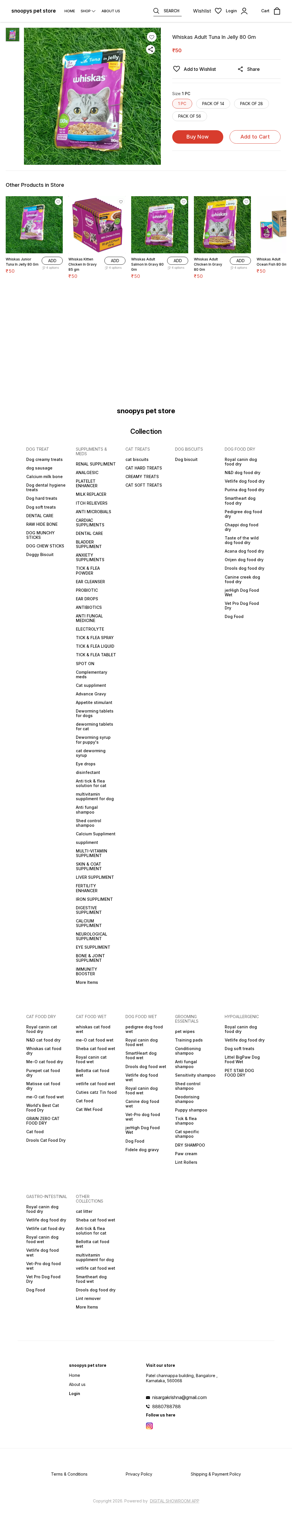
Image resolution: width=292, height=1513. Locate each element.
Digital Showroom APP (174, 1500)
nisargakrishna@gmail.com (179, 1397)
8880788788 (166, 1406)
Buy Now (197, 137)
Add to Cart (255, 137)
